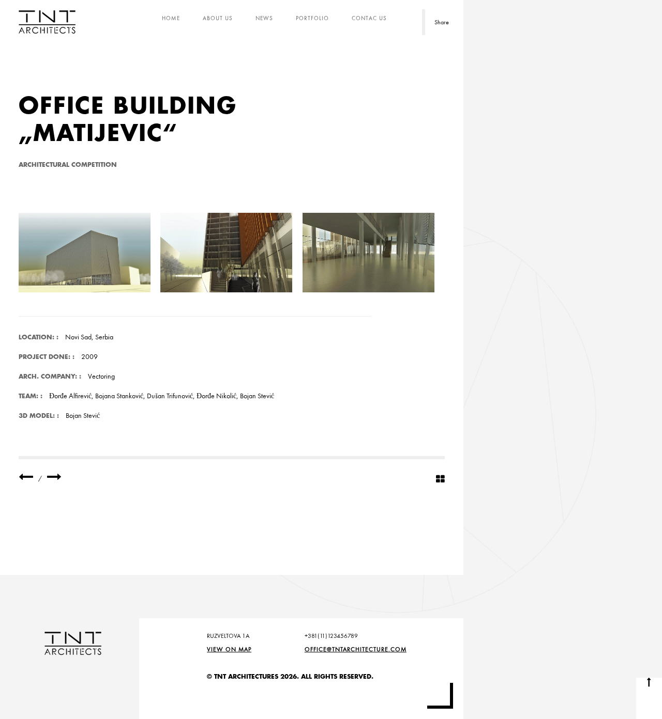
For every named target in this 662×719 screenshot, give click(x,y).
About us (218, 18)
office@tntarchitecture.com (356, 649)
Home (171, 18)
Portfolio (312, 18)
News (264, 18)
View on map (229, 649)
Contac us (369, 18)
